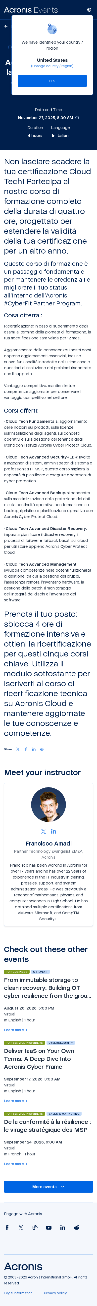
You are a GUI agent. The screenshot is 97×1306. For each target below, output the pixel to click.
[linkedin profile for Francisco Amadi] (53, 831)
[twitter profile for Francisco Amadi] (44, 831)
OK (52, 81)
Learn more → (15, 1029)
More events (44, 1186)
